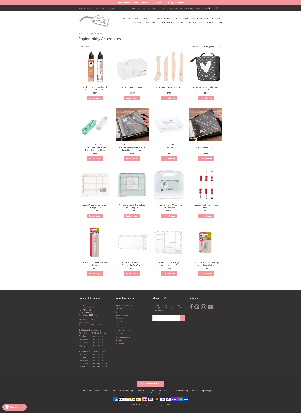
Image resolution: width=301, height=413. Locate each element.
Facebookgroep (154, 8)
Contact (165, 8)
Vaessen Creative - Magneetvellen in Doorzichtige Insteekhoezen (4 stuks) (132, 147)
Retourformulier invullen (150, 383)
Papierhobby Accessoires (93, 33)
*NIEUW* (127, 19)
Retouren (119, 334)
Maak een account (187, 8)
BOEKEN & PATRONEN (163, 19)
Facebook (142, 8)
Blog (134, 8)
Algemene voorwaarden (125, 305)
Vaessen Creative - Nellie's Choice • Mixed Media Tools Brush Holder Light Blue (95, 147)
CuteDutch (139, 405)
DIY (200, 22)
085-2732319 (87, 312)
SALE (220, 22)
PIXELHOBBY (151, 22)
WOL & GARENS (141, 19)
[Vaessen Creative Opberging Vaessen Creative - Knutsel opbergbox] (132, 67)
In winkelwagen (95, 98)
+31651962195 (93, 315)
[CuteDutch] (95, 20)
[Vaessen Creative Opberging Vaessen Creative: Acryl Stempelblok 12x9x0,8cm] (168, 242)
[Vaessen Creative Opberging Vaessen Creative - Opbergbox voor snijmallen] (168, 184)
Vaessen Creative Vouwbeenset (169, 87)
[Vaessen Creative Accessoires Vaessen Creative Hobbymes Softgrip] (95, 242)
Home (81, 33)
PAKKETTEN (181, 19)
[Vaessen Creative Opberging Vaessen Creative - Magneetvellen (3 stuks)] (205, 124)
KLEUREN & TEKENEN (185, 22)
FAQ (117, 324)
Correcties (120, 318)
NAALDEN (216, 19)
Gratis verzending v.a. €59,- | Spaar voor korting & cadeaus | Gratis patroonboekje (150, 2)
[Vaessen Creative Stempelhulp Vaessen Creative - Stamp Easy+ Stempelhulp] (95, 184)
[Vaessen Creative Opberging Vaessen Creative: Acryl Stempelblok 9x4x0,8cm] (132, 242)
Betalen (119, 308)
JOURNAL (166, 22)
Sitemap (119, 340)
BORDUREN (136, 22)
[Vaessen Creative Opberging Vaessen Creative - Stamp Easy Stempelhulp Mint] (132, 184)
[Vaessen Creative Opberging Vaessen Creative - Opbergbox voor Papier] (168, 124)
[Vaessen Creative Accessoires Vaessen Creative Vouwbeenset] (168, 67)
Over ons (119, 327)
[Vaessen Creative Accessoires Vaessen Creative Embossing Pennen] (205, 184)
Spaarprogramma (123, 337)
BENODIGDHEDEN (198, 19)
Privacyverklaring (123, 330)
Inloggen (174, 8)
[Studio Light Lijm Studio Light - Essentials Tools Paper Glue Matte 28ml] (95, 67)
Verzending (120, 343)
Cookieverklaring (122, 315)
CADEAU (209, 22)
